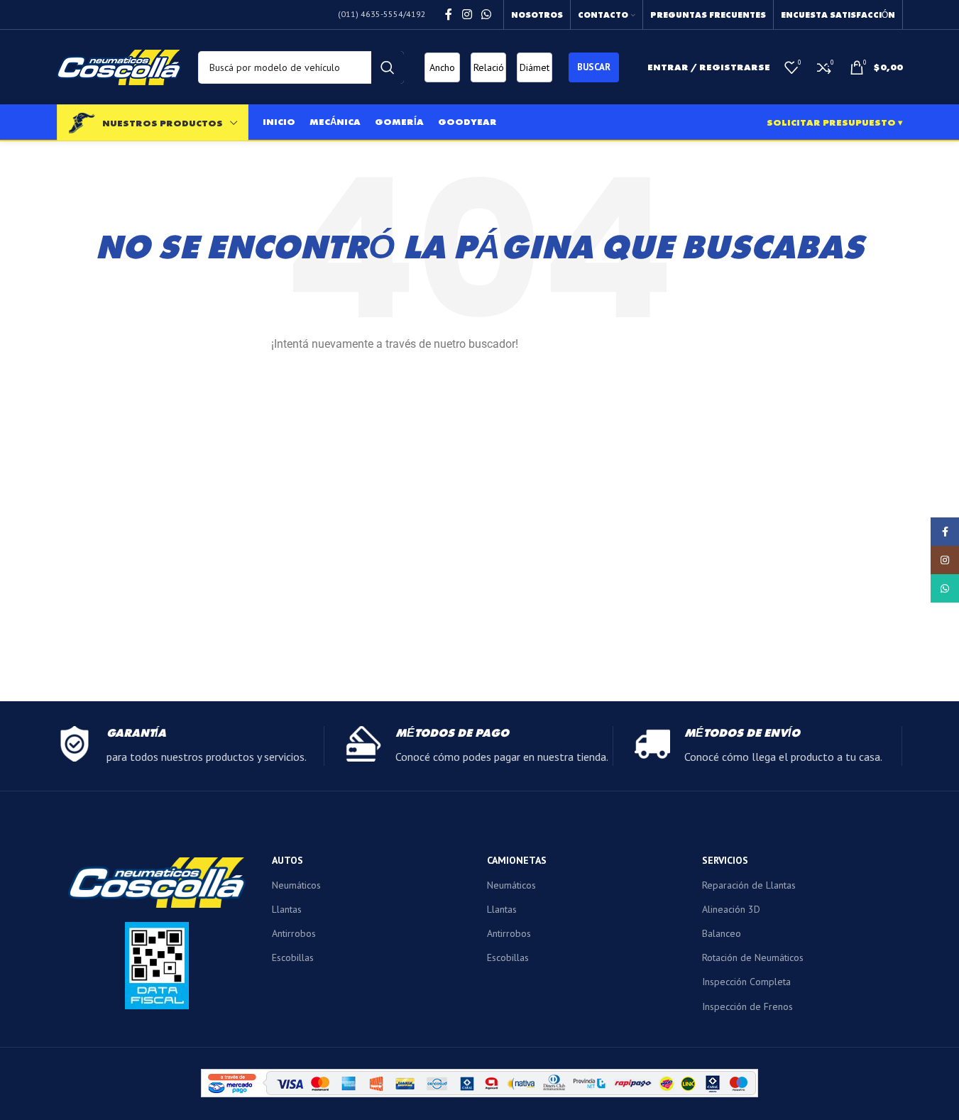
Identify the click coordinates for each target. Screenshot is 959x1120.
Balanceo (721, 933)
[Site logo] (119, 66)
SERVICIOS (725, 860)
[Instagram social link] (466, 14)
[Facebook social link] (448, 14)
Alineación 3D (731, 909)
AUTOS (287, 860)
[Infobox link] (190, 746)
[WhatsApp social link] (485, 14)
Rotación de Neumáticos (753, 957)
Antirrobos (294, 933)
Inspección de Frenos (747, 1006)
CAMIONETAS (517, 860)
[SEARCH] (387, 67)
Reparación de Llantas (749, 885)
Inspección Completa (746, 981)
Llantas (287, 909)
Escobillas (293, 957)
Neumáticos (296, 885)
